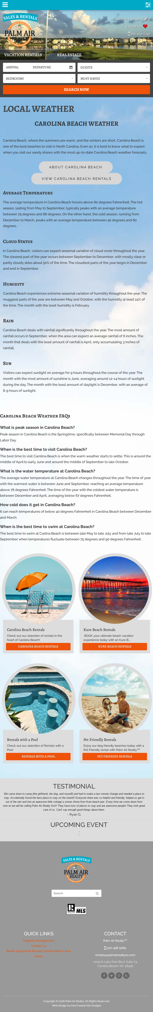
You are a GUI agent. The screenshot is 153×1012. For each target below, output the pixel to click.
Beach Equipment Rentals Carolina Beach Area (38, 951)
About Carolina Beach (75, 167)
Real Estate (69, 55)
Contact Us (38, 946)
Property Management (38, 940)
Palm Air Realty (20, 30)
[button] (113, 67)
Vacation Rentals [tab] (23, 55)
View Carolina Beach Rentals (77, 179)
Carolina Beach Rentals (38, 646)
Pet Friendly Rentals (114, 756)
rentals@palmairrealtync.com (115, 955)
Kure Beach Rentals (114, 646)
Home (38, 956)
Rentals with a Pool (38, 756)
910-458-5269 (140, 34)
